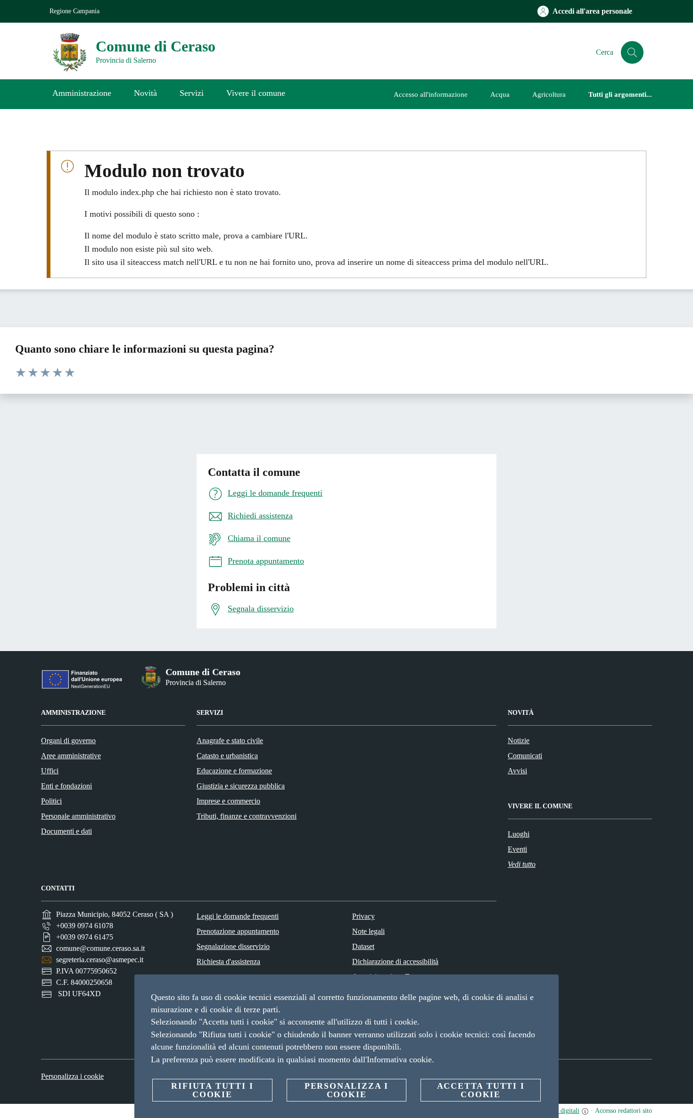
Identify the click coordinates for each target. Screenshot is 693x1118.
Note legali (368, 931)
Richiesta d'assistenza (228, 961)
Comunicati (525, 756)
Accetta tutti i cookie (481, 1090)
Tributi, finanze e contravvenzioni (247, 816)
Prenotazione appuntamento (238, 931)
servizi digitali (560, 1110)
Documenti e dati (66, 831)
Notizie (518, 741)
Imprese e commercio (228, 801)
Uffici (49, 771)
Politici (51, 801)
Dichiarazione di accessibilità (395, 961)
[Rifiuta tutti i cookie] (547, 989)
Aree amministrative (71, 756)
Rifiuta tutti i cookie (212, 1090)
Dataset (363, 946)
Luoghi (518, 834)
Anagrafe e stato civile (230, 741)
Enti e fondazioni (66, 786)
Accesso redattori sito (623, 1110)
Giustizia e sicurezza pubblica (241, 786)
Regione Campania (74, 11)
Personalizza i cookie (72, 1076)
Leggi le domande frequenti (238, 916)
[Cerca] (632, 52)
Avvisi (517, 771)
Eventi (517, 849)
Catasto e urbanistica (227, 756)
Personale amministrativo (78, 816)
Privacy (363, 916)
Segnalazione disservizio (233, 946)
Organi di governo (68, 741)
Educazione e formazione (234, 771)
